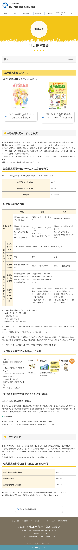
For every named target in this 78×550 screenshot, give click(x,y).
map (45, 533)
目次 (8, 59)
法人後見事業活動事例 (27, 509)
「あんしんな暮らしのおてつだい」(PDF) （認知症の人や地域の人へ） (22, 116)
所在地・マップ (39, 521)
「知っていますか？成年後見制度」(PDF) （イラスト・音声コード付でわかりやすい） (58, 116)
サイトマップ (50, 521)
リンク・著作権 (16, 521)
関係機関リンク (28, 521)
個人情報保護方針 (62, 521)
